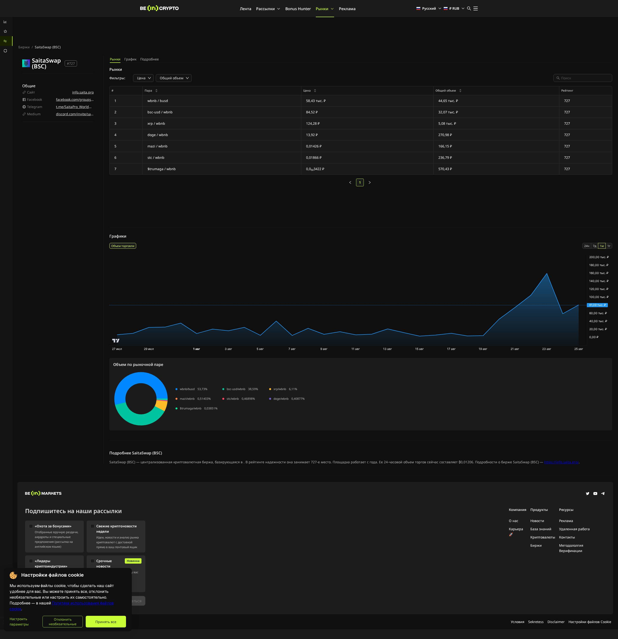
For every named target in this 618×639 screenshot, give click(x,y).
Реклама (347, 8)
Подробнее (149, 59)
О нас (513, 520)
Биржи (24, 47)
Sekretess (536, 621)
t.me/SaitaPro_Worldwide (76, 106)
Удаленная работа (574, 529)
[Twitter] (587, 494)
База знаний (540, 529)
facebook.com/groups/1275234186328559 (89, 99)
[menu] (6, 36)
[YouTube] (595, 494)
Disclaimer (556, 621)
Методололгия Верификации (571, 548)
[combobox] (585, 78)
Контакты (567, 537)
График (130, 59)
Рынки (322, 8)
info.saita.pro (83, 92)
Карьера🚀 (516, 532)
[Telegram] (603, 494)
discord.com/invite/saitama (78, 114)
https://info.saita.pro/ (561, 462)
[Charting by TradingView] (116, 340)
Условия (517, 621)
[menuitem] (6, 22)
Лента (245, 8)
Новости (537, 520)
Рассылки (265, 8)
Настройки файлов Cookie (590, 621)
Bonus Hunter (298, 8)
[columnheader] (222, 90)
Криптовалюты (542, 537)
